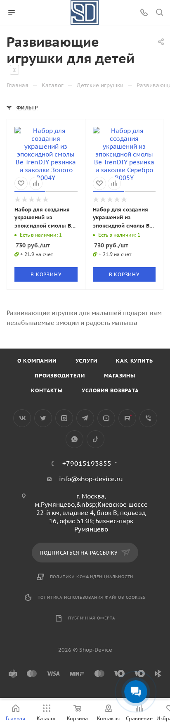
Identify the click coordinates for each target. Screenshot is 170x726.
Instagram (64, 418)
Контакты (46, 390)
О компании (37, 360)
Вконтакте (22, 418)
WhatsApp (74, 439)
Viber (148, 418)
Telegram (85, 418)
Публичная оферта (91, 618)
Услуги (86, 360)
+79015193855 (86, 463)
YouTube (106, 418)
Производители (60, 375)
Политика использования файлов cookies (92, 597)
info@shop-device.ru (91, 479)
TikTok (95, 439)
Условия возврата (110, 390)
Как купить (134, 360)
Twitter (43, 418)
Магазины (119, 375)
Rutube (127, 418)
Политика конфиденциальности (92, 576)
